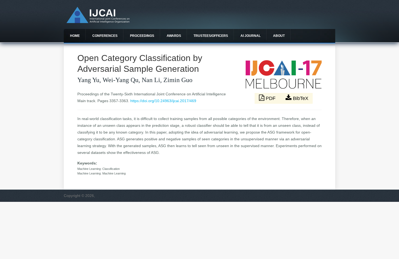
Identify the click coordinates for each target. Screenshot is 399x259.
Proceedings (142, 36)
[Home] (97, 22)
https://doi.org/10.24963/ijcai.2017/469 (163, 101)
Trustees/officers (211, 36)
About (279, 36)
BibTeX (300, 98)
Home (75, 36)
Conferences (105, 36)
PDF (270, 98)
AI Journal (250, 36)
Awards (174, 36)
